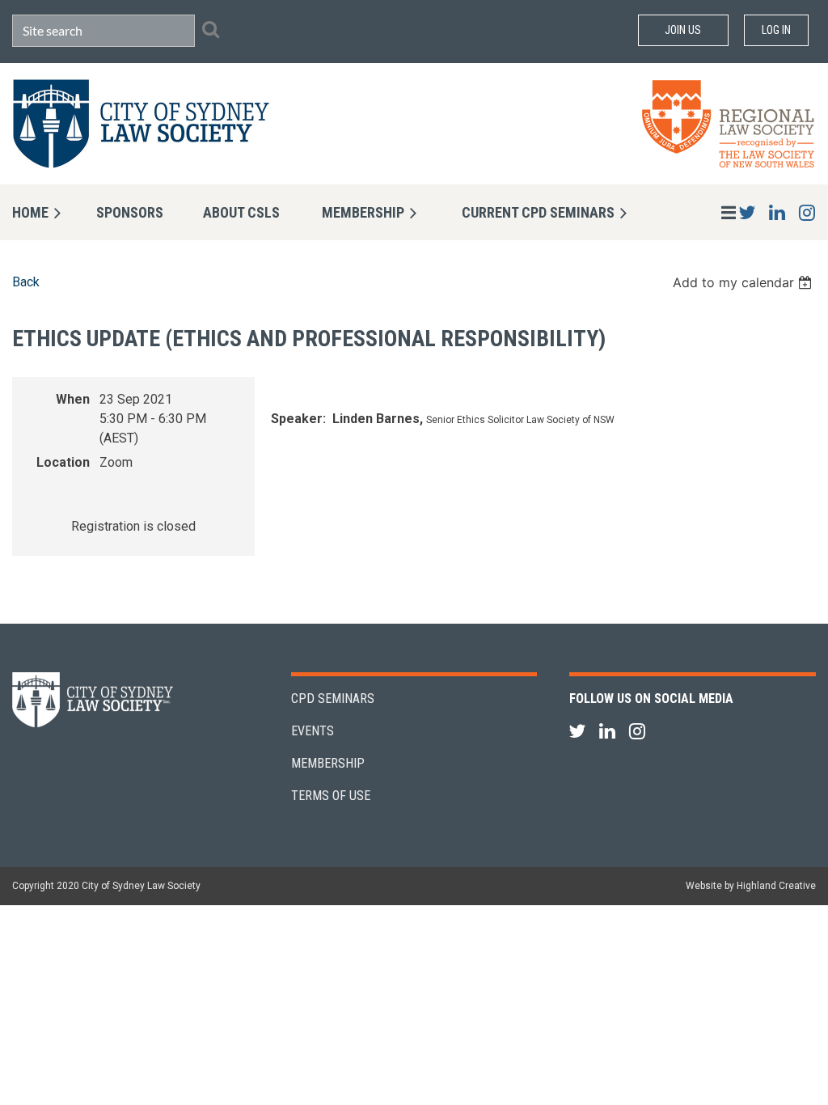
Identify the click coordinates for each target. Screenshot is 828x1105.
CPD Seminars (332, 698)
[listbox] (744, 282)
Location (63, 462)
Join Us (683, 29)
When (73, 399)
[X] (746, 212)
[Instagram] (806, 212)
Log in (776, 29)
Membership (328, 763)
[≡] (711, 212)
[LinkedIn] (776, 212)
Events (312, 731)
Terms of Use (330, 795)
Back (26, 282)
